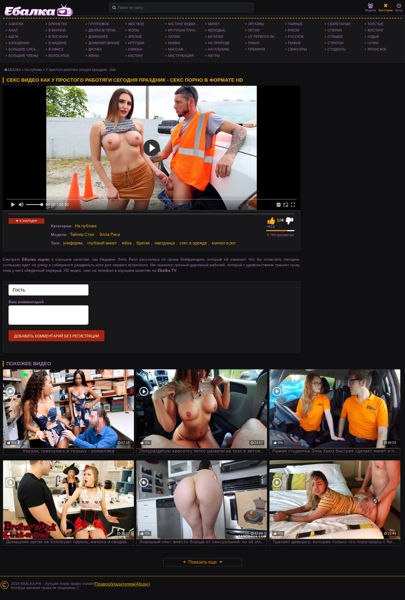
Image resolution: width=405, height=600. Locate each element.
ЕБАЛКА (14, 70)
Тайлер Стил (82, 234)
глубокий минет (102, 243)
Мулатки (215, 37)
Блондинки (19, 43)
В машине (57, 43)
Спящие (335, 37)
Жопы (133, 30)
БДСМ (13, 37)
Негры (214, 56)
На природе (219, 43)
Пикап (254, 43)
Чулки (373, 43)
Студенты (337, 49)
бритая (143, 243)
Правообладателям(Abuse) (122, 584)
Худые (373, 37)
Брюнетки (57, 24)
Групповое (98, 24)
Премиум (256, 49)
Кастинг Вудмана (184, 24)
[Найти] (114, 7)
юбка (126, 243)
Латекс (174, 37)
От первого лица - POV (265, 37)
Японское (377, 49)
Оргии (254, 30)
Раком (293, 30)
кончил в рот (224, 243)
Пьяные (295, 24)
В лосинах (58, 37)
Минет (214, 24)
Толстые (376, 24)
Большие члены (23, 56)
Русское (296, 37)
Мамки (174, 43)
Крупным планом (184, 30)
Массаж (175, 49)
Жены (93, 56)
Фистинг (376, 30)
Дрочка (95, 49)
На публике (218, 49)
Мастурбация (181, 56)
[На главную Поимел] (38, 10)
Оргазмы (256, 24)
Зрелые (135, 37)
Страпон (336, 43)
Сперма (335, 30)
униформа (72, 243)
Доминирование (104, 43)
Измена (135, 49)
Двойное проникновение (105, 30)
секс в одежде (193, 243)
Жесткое (136, 24)
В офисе (56, 49)
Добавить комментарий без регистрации (56, 336)
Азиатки (16, 24)
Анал (13, 30)
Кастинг (136, 56)
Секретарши (339, 24)
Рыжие (294, 43)
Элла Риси (109, 234)
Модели (370, 10)
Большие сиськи (24, 49)
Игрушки (136, 43)
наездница (165, 243)
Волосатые (58, 56)
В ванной (57, 30)
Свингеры (297, 49)
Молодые (216, 30)
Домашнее (98, 37)
